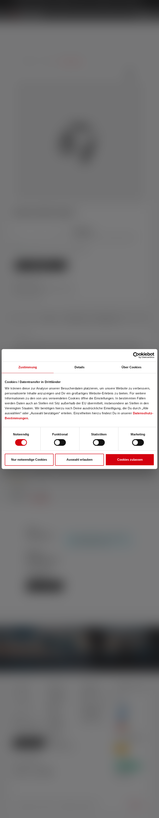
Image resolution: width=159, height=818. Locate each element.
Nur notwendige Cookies (29, 459)
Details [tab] (80, 367)
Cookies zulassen (130, 459)
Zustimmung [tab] (27, 367)
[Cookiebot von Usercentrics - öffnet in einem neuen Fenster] (136, 355)
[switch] (60, 442)
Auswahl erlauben (79, 459)
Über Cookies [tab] (131, 367)
